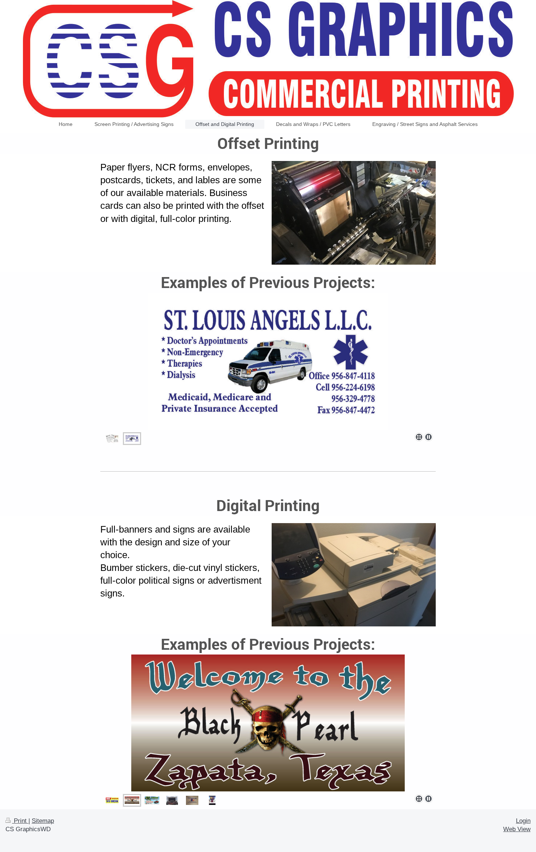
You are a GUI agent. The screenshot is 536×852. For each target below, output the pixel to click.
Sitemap (43, 820)
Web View (517, 829)
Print (20, 820)
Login (523, 820)
